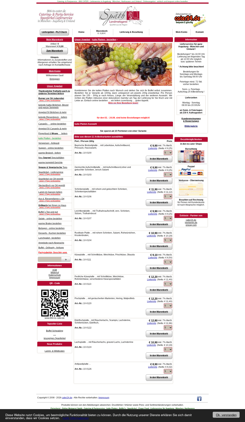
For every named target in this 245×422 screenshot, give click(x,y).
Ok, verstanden (226, 415)
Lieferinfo (152, 148)
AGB (54, 270)
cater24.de (191, 220)
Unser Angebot (54, 86)
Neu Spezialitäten (51, 157)
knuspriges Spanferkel (55, 338)
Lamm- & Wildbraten (55, 351)
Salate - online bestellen (50, 218)
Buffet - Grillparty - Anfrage (51, 247)
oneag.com (191, 225)
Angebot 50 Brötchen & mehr (52, 112)
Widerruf (55, 272)
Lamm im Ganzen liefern (50, 193)
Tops (52, 167)
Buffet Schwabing (54, 331)
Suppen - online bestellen (50, 148)
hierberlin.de (191, 222)
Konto (181, 32)
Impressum (54, 277)
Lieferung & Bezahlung (131, 32)
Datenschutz (55, 275)
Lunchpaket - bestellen (49, 238)
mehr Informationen (76, 418)
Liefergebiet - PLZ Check (54, 32)
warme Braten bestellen (50, 223)
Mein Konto (54, 71)
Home (81, 32)
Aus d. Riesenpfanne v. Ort (51, 199)
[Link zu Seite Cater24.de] (190, 12)
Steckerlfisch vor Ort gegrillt (51, 186)
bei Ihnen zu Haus (52, 206)
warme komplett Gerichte (50, 162)
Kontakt (200, 32)
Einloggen (55, 79)
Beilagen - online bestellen (51, 228)
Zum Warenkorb (54, 50)
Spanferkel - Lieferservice (50, 173)
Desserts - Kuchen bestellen (52, 233)
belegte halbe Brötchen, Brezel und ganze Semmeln (53, 106)
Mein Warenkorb (54, 39)
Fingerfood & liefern (52, 133)
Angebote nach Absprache (51, 243)
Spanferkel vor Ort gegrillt (50, 180)
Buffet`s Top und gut (49, 213)
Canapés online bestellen (52, 124)
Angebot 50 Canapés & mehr (52, 128)
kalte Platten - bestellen (49, 138)
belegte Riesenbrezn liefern (52, 118)
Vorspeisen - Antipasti (48, 143)
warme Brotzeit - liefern (49, 153)
